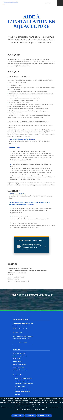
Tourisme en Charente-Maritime (23, 378)
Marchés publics (17, 361)
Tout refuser (30, 415)
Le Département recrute (19, 364)
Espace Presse (16, 358)
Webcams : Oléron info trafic (22, 391)
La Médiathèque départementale (24, 383)
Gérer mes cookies (44, 415)
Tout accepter (17, 415)
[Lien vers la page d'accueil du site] (10, 3)
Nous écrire (23, 343)
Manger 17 (17, 394)
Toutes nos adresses (18, 367)
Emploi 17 (17, 397)
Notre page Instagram (17, 302)
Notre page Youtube (46, 302)
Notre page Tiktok (34, 302)
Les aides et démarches (19, 353)
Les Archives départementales (23, 381)
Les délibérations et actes (20, 370)
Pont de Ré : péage (20, 386)
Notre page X (28, 302)
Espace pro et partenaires (20, 356)
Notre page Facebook (23, 302)
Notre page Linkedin (40, 302)
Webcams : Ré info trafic (21, 389)
